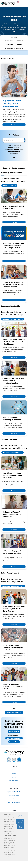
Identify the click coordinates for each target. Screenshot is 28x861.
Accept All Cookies (20, 821)
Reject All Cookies (20, 826)
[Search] (24, 140)
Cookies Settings (20, 816)
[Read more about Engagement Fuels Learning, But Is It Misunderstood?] (14, 80)
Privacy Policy (7, 857)
